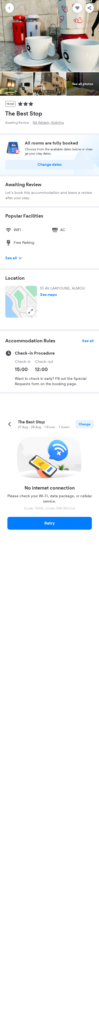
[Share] (89, 8)
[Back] (9, 8)
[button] (21, 302)
